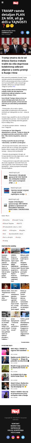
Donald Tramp (17, 220)
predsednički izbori (16, 234)
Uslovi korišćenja (15, 430)
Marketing (15, 426)
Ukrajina (12, 230)
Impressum (15, 428)
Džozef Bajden (8, 223)
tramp (5, 241)
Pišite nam (15, 432)
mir (4, 234)
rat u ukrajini (8, 237)
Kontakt (15, 424)
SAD (5, 230)
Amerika (6, 220)
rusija (18, 237)
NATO (19, 223)
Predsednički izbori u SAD (12, 227)
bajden (22, 230)
